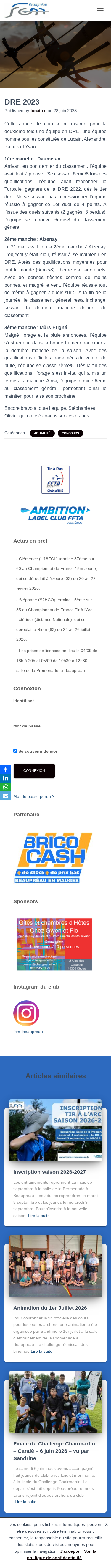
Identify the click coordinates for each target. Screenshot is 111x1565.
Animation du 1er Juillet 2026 (50, 1308)
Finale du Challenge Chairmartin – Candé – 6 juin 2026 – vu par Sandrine (54, 1451)
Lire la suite (39, 1215)
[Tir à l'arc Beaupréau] (29, 10)
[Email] (5, 795)
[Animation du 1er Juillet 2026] (55, 1265)
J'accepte (69, 1551)
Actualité (42, 433)
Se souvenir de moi (37, 751)
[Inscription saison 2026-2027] (55, 1130)
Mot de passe (27, 726)
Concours (70, 433)
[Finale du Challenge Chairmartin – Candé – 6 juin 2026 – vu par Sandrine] (55, 1401)
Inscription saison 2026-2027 (49, 1172)
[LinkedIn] (5, 778)
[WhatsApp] (5, 786)
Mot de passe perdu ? (33, 796)
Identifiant (23, 700)
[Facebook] (5, 769)
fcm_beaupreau (28, 1031)
